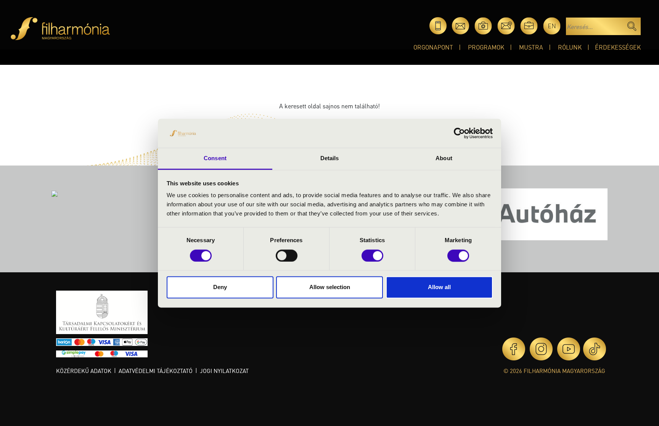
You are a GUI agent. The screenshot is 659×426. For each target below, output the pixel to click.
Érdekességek (618, 47)
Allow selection (329, 287)
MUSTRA (531, 47)
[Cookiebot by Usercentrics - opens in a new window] (459, 133)
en (552, 26)
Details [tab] (329, 158)
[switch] (286, 255)
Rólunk (570, 47)
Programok (486, 47)
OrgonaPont (433, 47)
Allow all (439, 287)
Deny (220, 287)
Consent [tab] (215, 158)
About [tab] (444, 158)
